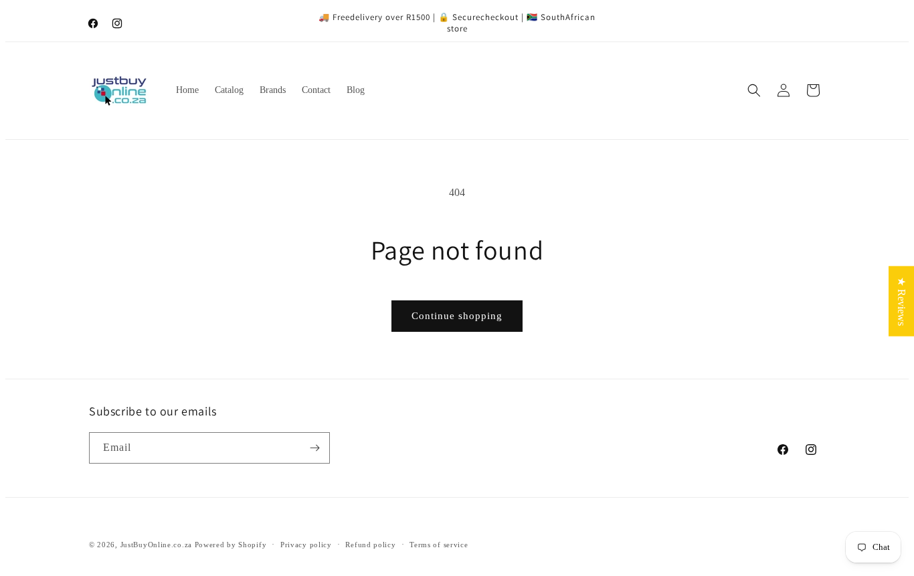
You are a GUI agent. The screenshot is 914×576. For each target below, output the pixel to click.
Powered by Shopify (231, 545)
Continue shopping (457, 315)
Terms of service (438, 545)
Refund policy (370, 545)
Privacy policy (306, 545)
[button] (754, 90)
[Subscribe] (314, 448)
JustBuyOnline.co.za (156, 545)
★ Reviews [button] (901, 300)
